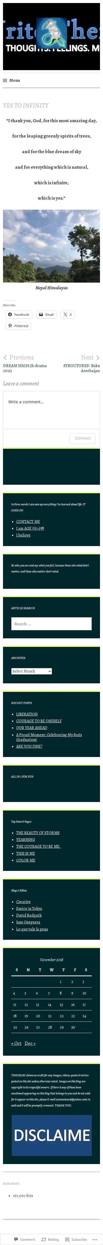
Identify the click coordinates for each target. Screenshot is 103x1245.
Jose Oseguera (28, 922)
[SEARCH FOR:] (51, 623)
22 (62, 1016)
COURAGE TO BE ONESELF (39, 721)
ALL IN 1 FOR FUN (22, 776)
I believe (23, 535)
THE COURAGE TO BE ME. (38, 846)
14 (49, 1004)
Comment (82, 438)
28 (50, 1027)
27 (38, 1027)
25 (15, 1027)
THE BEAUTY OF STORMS (38, 833)
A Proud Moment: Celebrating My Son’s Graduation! (49, 737)
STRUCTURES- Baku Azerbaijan (82, 363)
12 (26, 1004)
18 (15, 1016)
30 (73, 1027)
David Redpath (29, 915)
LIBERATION (27, 714)
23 (73, 1016)
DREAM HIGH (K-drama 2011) (25, 363)
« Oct (16, 1043)
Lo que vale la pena (32, 929)
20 (38, 1016)
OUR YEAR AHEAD (31, 728)
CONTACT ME (28, 521)
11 (14, 1004)
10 (84, 993)
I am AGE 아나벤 (30, 528)
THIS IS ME (25, 853)
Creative (23, 902)
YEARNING (25, 839)
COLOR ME (25, 860)
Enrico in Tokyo (29, 908)
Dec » (30, 1043)
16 (73, 1004)
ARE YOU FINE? (29, 746)
